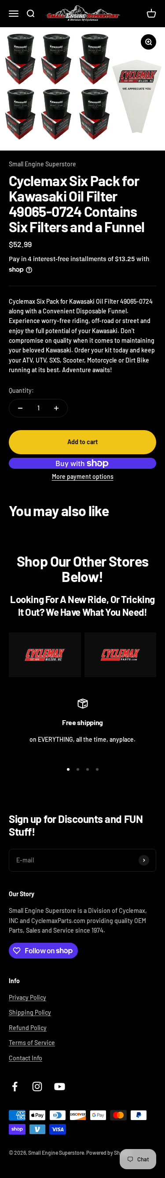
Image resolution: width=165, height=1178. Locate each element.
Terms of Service (32, 1042)
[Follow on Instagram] (37, 1086)
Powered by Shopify (109, 1152)
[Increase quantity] (56, 408)
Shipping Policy (30, 1012)
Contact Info (25, 1058)
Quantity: (21, 390)
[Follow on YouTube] (60, 1086)
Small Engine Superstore (42, 164)
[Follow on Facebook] (15, 1086)
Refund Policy (28, 1027)
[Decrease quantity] (20, 408)
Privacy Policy (27, 997)
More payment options (83, 476)
